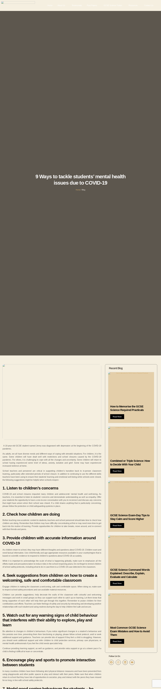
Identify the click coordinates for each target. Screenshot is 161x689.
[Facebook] (111, 662)
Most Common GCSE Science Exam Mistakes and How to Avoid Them (130, 631)
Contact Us (148, 5)
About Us (61, 5)
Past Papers (92, 5)
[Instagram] (118, 662)
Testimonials (77, 5)
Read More (117, 417)
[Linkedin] (125, 662)
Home (49, 5)
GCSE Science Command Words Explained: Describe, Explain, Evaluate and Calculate (130, 573)
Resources (133, 5)
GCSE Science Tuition (113, 5)
